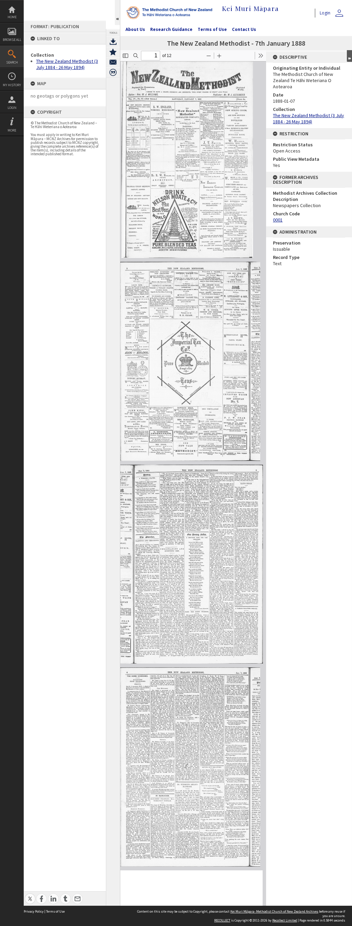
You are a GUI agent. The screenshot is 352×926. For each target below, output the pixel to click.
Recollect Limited (284, 920)
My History (12, 85)
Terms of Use (212, 29)
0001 (278, 220)
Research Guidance (171, 29)
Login (12, 107)
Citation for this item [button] (113, 72)
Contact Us (244, 29)
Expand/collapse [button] (349, 56)
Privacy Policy (34, 911)
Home (12, 17)
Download (113, 41)
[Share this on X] (30, 895)
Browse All (12, 39)
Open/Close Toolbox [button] (117, 12)
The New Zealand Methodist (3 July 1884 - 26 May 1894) (67, 64)
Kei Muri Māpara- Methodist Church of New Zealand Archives (274, 911)
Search (12, 62)
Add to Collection (113, 52)
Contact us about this (113, 62)
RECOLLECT (222, 920)
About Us (135, 29)
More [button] (12, 130)
